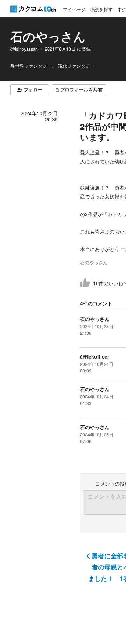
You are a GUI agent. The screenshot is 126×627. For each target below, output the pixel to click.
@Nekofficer (94, 356)
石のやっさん (48, 36)
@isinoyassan (24, 49)
